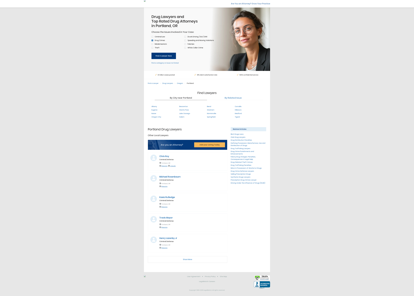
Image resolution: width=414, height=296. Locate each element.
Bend (209, 106)
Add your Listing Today (210, 145)
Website (164, 166)
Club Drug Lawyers (238, 137)
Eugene (154, 110)
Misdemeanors (161, 44)
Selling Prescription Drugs (241, 174)
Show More (187, 259)
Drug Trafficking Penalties (241, 165)
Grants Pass (184, 110)
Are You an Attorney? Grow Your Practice (250, 3)
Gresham (210, 110)
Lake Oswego (184, 113)
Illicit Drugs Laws (237, 134)
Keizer (153, 113)
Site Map (223, 276)
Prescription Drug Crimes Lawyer (243, 180)
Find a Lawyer (153, 83)
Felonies (191, 44)
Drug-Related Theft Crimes (242, 162)
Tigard (237, 117)
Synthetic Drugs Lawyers (240, 177)
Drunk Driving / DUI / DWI (197, 36)
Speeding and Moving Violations (201, 40)
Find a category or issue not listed (165, 63)
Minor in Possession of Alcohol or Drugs (246, 168)
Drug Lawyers (167, 83)
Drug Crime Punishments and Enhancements (242, 152)
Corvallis (238, 106)
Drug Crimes (160, 40)
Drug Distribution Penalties (241, 140)
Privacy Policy (210, 276)
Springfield (211, 117)
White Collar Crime (195, 47)
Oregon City (156, 117)
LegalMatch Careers (207, 281)
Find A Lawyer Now (164, 56)
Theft (157, 47)
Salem (181, 117)
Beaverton (183, 106)
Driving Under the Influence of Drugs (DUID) (248, 183)
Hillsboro (238, 110)
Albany (154, 106)
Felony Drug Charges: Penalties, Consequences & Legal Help (243, 158)
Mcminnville (211, 113)
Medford (238, 113)
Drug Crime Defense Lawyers (242, 171)
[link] (155, 278)
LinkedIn (173, 166)
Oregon (180, 83)
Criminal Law (160, 36)
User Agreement (193, 276)
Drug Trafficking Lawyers (240, 148)
